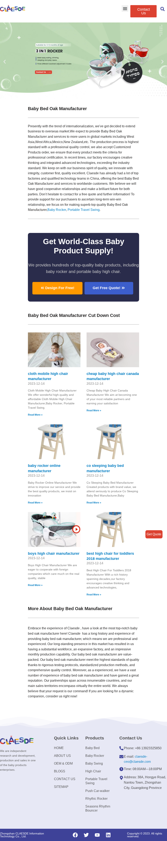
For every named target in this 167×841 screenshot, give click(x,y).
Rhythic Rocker (96, 798)
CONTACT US (64, 779)
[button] (125, 8)
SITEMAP (61, 786)
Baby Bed (92, 748)
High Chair (93, 771)
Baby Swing (94, 763)
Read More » (35, 414)
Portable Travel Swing (96, 781)
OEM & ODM (63, 763)
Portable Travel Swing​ (84, 209)
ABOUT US (62, 755)
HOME (59, 748)
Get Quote (154, 534)
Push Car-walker (97, 791)
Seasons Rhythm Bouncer (97, 808)
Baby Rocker (56, 209)
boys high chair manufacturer (53, 553)
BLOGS (59, 771)
